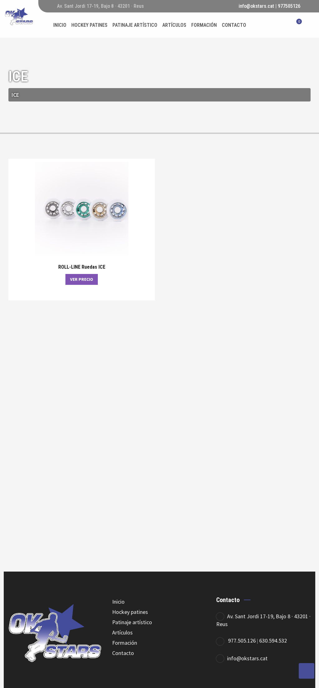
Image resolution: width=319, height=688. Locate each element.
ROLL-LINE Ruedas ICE (81, 267)
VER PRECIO (81, 279)
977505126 (289, 6)
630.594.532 (273, 640)
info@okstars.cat (256, 6)
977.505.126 (242, 640)
